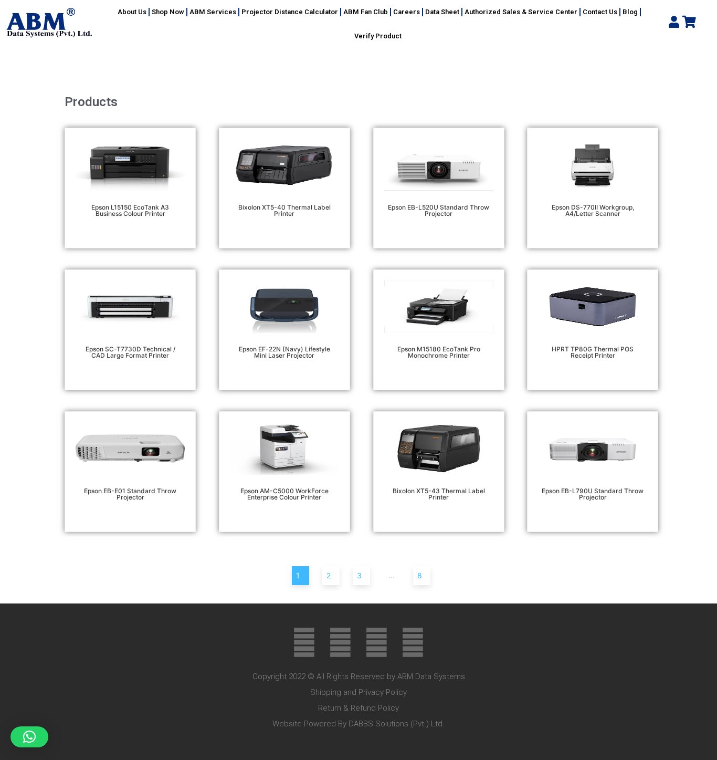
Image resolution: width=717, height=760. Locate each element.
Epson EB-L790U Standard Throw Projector (593, 494)
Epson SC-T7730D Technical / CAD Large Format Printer (130, 352)
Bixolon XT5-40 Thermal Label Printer (284, 210)
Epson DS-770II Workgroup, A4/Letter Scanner (593, 210)
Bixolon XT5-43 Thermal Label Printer (439, 494)
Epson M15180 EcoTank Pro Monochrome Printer (438, 352)
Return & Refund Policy (358, 708)
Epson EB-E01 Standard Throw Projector (130, 494)
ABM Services (212, 12)
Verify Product (378, 36)
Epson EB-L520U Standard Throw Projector (438, 210)
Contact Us (600, 12)
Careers (406, 12)
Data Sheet (442, 12)
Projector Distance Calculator (289, 12)
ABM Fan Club (365, 12)
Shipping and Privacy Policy (358, 692)
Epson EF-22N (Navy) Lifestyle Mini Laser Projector (284, 352)
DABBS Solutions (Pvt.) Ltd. (397, 723)
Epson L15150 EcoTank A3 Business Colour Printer (130, 210)
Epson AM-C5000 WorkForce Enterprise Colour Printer (284, 494)
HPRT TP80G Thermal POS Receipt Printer (593, 352)
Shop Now (168, 12)
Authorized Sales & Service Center (521, 12)
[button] (29, 736)
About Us (132, 12)
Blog (630, 12)
